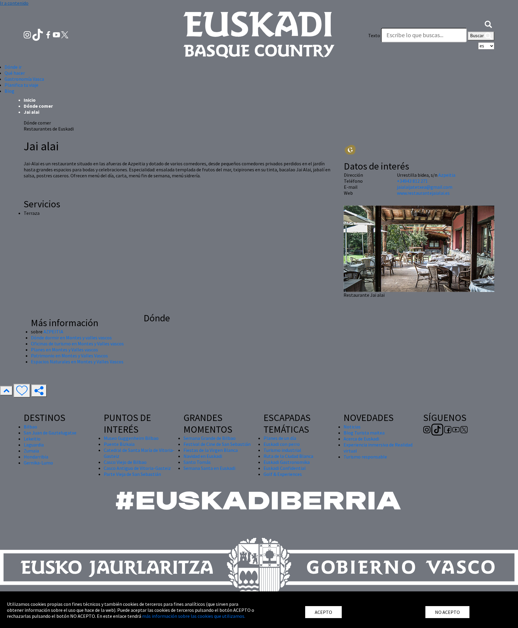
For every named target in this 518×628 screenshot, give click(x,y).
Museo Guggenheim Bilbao (131, 438)
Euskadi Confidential (284, 468)
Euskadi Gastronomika (286, 462)
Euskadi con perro (281, 444)
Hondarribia (36, 457)
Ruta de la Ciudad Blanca (288, 456)
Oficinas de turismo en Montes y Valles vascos (77, 344)
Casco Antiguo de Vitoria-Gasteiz (137, 468)
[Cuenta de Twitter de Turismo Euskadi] (64, 34)
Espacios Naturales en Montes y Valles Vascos (77, 362)
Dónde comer (38, 106)
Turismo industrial (282, 450)
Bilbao (30, 427)
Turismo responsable (365, 457)
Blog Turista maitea (364, 433)
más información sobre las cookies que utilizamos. (193, 616)
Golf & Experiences (282, 474)
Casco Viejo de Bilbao (125, 462)
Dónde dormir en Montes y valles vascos (71, 338)
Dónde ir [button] (13, 67)
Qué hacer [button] (14, 73)
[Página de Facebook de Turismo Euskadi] (49, 34)
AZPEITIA (53, 332)
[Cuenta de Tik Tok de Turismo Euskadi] (38, 34)
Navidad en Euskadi (202, 456)
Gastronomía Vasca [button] (24, 79)
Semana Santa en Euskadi (209, 468)
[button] (488, 23)
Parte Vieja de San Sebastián (132, 474)
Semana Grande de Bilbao (209, 438)
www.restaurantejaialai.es (423, 193)
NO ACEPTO (447, 612)
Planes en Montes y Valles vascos (64, 350)
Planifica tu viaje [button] (21, 85)
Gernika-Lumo (38, 463)
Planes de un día (279, 438)
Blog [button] (9, 91)
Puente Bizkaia (119, 444)
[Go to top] (6, 390)
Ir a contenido (14, 3)
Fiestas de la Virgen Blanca (210, 450)
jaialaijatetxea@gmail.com (424, 187)
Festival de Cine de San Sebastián (217, 444)
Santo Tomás (197, 462)
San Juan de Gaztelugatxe (50, 433)
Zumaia (31, 451)
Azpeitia (446, 175)
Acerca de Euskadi (361, 439)
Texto (374, 35)
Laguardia (34, 445)
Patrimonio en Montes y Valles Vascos (69, 356)
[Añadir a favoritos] (21, 391)
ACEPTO (323, 612)
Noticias (352, 427)
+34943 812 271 (412, 181)
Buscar (477, 35)
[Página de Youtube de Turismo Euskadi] (57, 34)
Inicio (30, 100)
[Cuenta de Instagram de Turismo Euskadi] (28, 34)
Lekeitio (32, 439)
